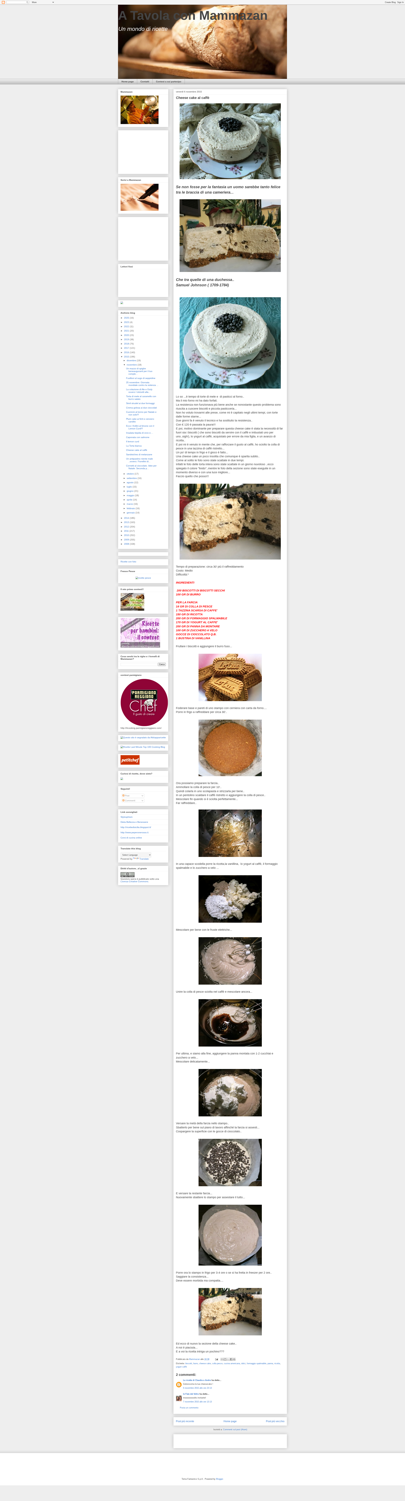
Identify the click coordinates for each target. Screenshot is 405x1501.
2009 (127, 539)
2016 (127, 352)
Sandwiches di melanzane (139, 454)
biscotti (188, 1363)
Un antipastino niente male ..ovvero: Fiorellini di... (139, 460)
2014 (127, 518)
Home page (128, 81)
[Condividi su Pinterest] (234, 1359)
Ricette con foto (128, 561)
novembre (132, 364)
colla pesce (217, 1363)
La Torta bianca (134, 446)
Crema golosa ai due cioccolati (141, 407)
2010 (127, 535)
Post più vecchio (275, 1421)
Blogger (219, 1479)
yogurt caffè (181, 1367)
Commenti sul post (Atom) (235, 1429)
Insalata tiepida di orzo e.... (139, 433)
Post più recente (185, 1421)
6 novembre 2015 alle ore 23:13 (197, 1388)
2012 (127, 526)
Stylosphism (127, 817)
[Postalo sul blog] (225, 1359)
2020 (127, 335)
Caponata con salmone (137, 437)
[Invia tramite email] (222, 1359)
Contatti (144, 81)
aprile (130, 499)
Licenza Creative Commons (134, 881)
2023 (127, 322)
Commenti (129, 800)
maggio (131, 495)
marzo (130, 504)
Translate (144, 859)
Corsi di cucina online (131, 837)
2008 (127, 544)
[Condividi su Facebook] (231, 1359)
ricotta (277, 1363)
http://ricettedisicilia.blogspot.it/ (136, 827)
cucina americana (232, 1363)
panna (270, 1363)
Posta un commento (189, 1408)
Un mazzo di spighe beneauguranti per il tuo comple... (139, 371)
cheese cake (205, 1363)
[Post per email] (216, 1359)
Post (126, 795)
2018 (127, 343)
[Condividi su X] (228, 1359)
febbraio (131, 508)
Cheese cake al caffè (136, 450)
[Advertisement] (213, 1440)
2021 (127, 330)
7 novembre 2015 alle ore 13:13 (197, 1402)
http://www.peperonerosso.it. (135, 832)
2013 (127, 522)
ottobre (130, 473)
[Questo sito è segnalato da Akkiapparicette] (143, 737)
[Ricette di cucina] (130, 764)
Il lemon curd (132, 441)
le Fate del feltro (191, 1394)
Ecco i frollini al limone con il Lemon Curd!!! (140, 427)
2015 (127, 356)
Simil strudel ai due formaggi (140, 403)
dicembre (132, 360)
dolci (243, 1363)
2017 (127, 348)
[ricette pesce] (143, 578)
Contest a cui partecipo (168, 81)
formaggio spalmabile (256, 1363)
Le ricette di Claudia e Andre (197, 1380)
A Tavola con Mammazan (193, 15)
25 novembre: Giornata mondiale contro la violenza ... (142, 383)
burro (195, 1363)
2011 (126, 531)
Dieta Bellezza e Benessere (134, 822)
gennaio (131, 512)
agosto (130, 482)
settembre (132, 478)
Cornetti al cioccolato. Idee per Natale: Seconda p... (141, 467)
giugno (130, 491)
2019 (127, 339)
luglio (130, 486)
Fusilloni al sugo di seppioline (140, 378)
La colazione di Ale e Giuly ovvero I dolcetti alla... (139, 390)
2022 (127, 326)
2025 (127, 318)
